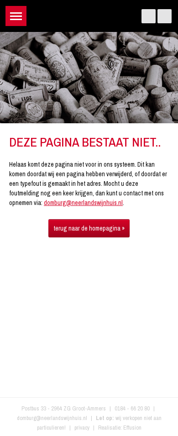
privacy (81, 427)
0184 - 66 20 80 (132, 408)
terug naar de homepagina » (89, 228)
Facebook (148, 16)
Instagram (164, 16)
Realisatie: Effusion (119, 427)
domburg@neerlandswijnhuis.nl (83, 203)
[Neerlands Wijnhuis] (89, 14)
